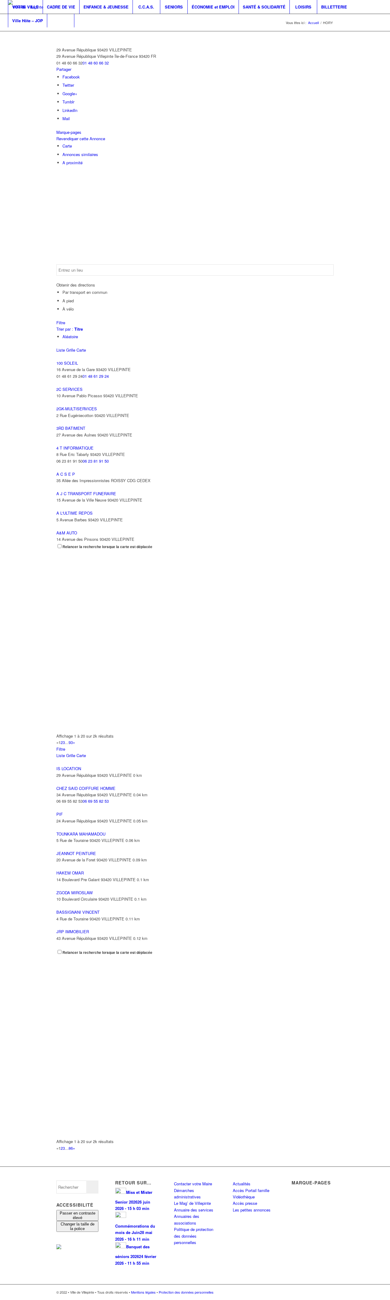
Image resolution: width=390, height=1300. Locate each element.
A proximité (72, 162)
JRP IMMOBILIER (72, 931)
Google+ (69, 93)
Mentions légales (143, 1292)
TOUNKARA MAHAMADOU (80, 834)
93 (71, 742)
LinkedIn (69, 110)
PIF (59, 814)
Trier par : (69, 329)
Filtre (60, 322)
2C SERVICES (69, 389)
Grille (70, 350)
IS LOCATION (68, 768)
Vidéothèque (244, 1197)
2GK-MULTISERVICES (76, 409)
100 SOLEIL (67, 363)
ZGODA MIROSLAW (74, 892)
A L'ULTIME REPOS (74, 513)
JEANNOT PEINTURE (76, 853)
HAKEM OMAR (70, 873)
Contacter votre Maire (193, 1184)
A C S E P (65, 474)
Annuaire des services (193, 1210)
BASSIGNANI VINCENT (78, 912)
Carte (67, 146)
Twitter (68, 85)
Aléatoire (70, 336)
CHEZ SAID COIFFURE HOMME (85, 788)
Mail (66, 118)
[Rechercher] (60, 20)
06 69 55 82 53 (96, 801)
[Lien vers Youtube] (28, 34)
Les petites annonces (252, 1210)
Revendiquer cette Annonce (80, 138)
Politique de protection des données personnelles (193, 1235)
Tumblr (68, 102)
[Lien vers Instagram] (18, 34)
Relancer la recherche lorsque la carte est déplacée (107, 546)
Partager (63, 69)
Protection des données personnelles (186, 1292)
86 (71, 1148)
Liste (60, 350)
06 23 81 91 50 (96, 461)
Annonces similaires (80, 154)
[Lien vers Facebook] (9, 34)
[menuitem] (25, 7)
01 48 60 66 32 (96, 63)
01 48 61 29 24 (96, 376)
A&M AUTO (66, 533)
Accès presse (245, 1203)
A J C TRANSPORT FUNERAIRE (86, 493)
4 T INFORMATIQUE (75, 448)
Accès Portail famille (251, 1190)
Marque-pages (68, 132)
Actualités (241, 1184)
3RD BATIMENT (70, 428)
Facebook (71, 77)
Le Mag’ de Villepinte (192, 1203)
